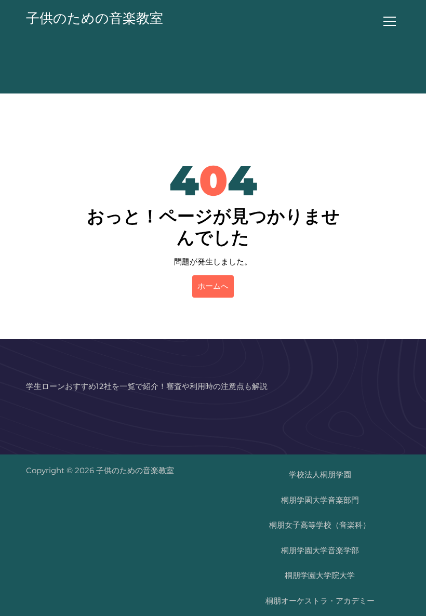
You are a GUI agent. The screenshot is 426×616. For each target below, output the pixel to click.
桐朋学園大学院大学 (320, 575)
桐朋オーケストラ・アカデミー (320, 601)
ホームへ (213, 286)
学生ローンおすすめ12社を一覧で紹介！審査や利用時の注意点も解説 (147, 386)
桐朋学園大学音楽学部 (320, 550)
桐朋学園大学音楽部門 (320, 500)
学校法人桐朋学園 (320, 474)
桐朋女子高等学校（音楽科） (319, 525)
